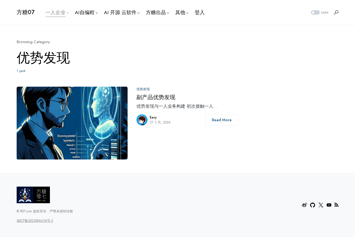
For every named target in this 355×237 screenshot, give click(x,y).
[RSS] (336, 204)
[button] (319, 12)
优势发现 (143, 89)
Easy (153, 117)
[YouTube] (328, 204)
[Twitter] (320, 204)
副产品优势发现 (155, 97)
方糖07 (25, 12)
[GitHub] (312, 204)
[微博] (304, 204)
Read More (222, 120)
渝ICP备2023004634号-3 (35, 220)
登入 (200, 12)
